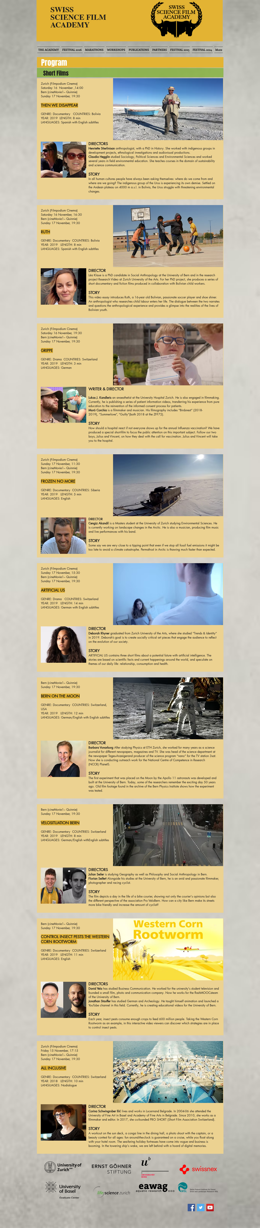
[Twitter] (200, 1207)
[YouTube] (210, 1207)
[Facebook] (191, 1207)
